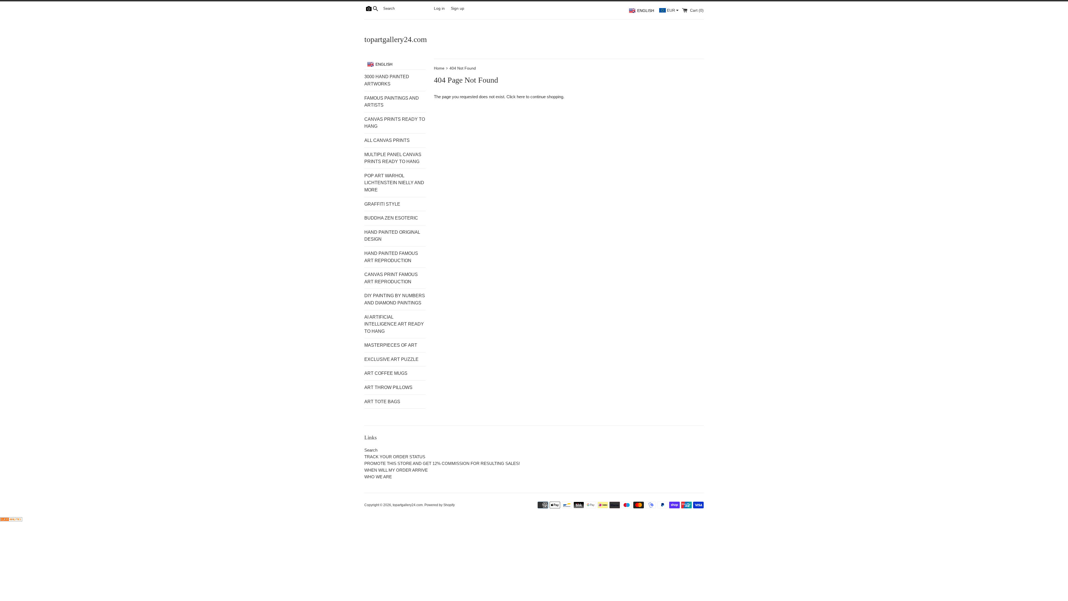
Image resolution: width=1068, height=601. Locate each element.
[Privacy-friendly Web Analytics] (11, 520)
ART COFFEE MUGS (385, 373)
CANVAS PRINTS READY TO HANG (394, 123)
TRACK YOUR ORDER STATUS (394, 456)
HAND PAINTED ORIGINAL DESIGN (392, 236)
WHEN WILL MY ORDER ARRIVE (396, 470)
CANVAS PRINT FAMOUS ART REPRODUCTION (391, 278)
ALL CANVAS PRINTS (387, 140)
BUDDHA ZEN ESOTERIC (391, 218)
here (521, 96)
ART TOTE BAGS (382, 401)
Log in (439, 8)
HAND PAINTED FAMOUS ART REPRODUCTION (391, 257)
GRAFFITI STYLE (382, 204)
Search (370, 450)
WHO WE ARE (378, 476)
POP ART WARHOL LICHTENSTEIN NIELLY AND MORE (394, 182)
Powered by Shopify (439, 505)
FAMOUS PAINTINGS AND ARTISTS (391, 102)
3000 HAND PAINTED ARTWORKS (386, 80)
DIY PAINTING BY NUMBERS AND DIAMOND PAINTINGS (394, 299)
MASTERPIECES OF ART (390, 345)
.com (395, 39)
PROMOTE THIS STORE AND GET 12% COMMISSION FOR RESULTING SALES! (442, 463)
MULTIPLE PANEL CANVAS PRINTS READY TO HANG (392, 158)
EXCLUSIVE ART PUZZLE (391, 359)
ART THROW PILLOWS (388, 387)
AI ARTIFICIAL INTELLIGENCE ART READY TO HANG (394, 324)
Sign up (457, 8)
